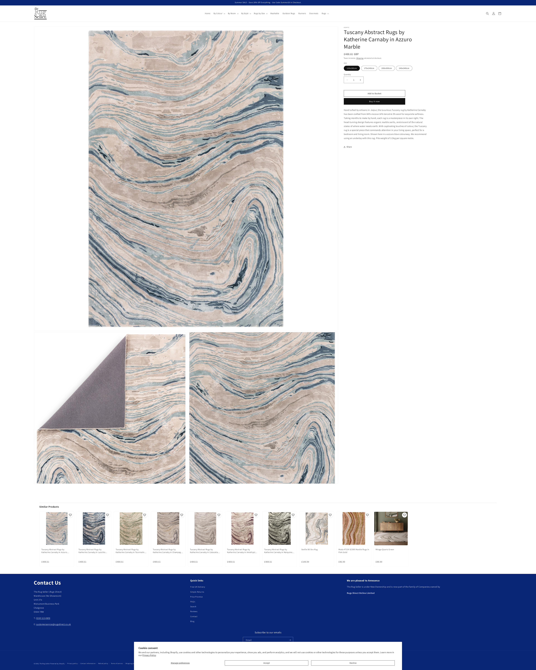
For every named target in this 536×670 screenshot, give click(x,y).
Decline (353, 662)
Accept (266, 662)
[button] (219, 13)
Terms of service (117, 664)
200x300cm (386, 68)
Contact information (87, 664)
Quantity (347, 74)
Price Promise (196, 596)
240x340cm (404, 68)
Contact (193, 616)
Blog (192, 621)
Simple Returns (197, 592)
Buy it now (374, 101)
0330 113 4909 (43, 618)
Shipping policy (131, 664)
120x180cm (352, 68)
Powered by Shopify (57, 664)
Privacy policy (72, 664)
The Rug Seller (45, 664)
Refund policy (103, 664)
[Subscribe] (290, 640)
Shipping (359, 58)
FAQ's (192, 601)
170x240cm (369, 68)
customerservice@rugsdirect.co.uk (53, 624)
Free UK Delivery (197, 587)
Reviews (193, 611)
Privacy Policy (149, 655)
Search (193, 606)
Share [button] (349, 147)
